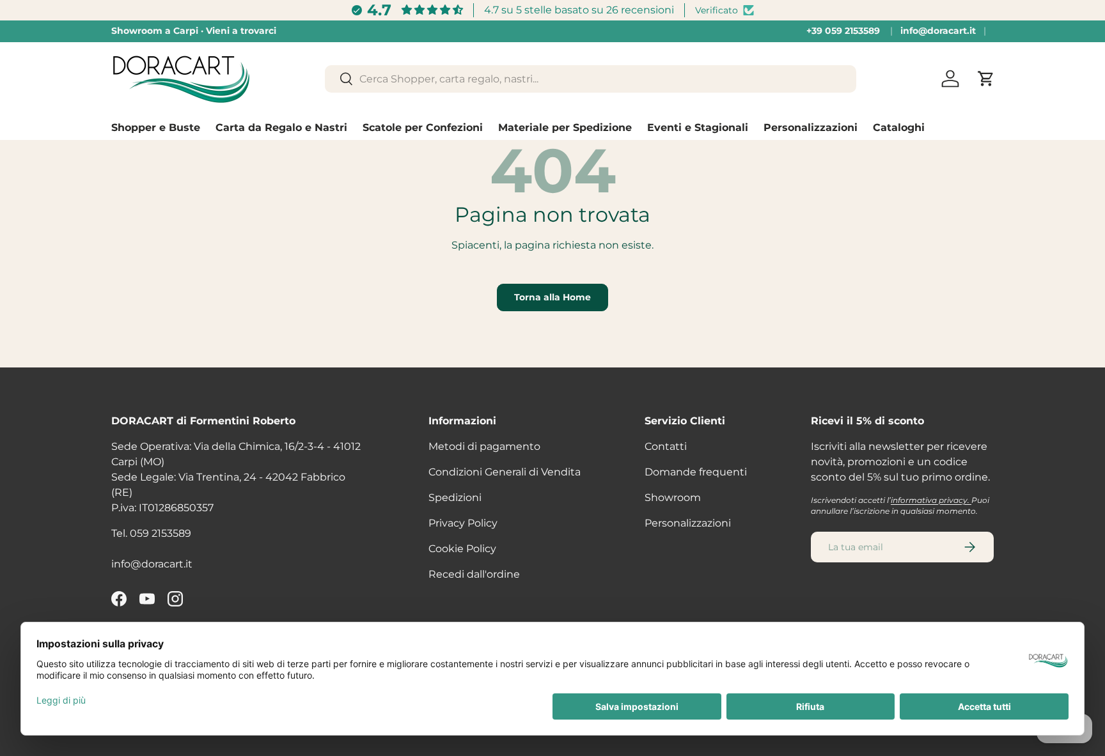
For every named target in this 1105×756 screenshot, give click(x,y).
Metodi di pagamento (484, 446)
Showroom (673, 497)
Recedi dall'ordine (474, 574)
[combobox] (590, 79)
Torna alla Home (552, 297)
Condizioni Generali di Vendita (504, 472)
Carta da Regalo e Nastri (281, 127)
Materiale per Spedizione (565, 127)
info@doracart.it (938, 30)
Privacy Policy (463, 523)
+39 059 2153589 (843, 30)
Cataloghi (899, 127)
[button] (986, 79)
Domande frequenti (696, 472)
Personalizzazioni (811, 127)
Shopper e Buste (155, 127)
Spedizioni (455, 497)
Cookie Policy (462, 549)
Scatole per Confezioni (423, 127)
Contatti (666, 446)
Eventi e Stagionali (697, 127)
